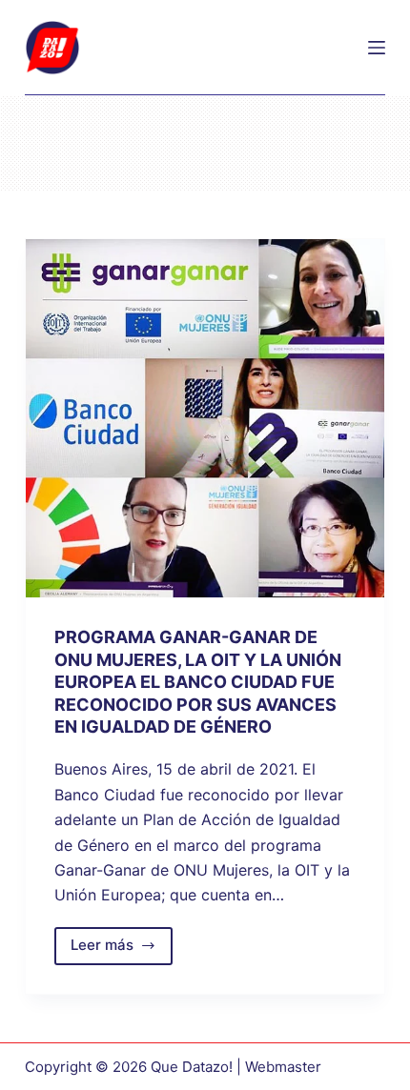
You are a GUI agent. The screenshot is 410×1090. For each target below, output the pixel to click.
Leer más (122, 950)
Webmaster (283, 1067)
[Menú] (376, 47)
